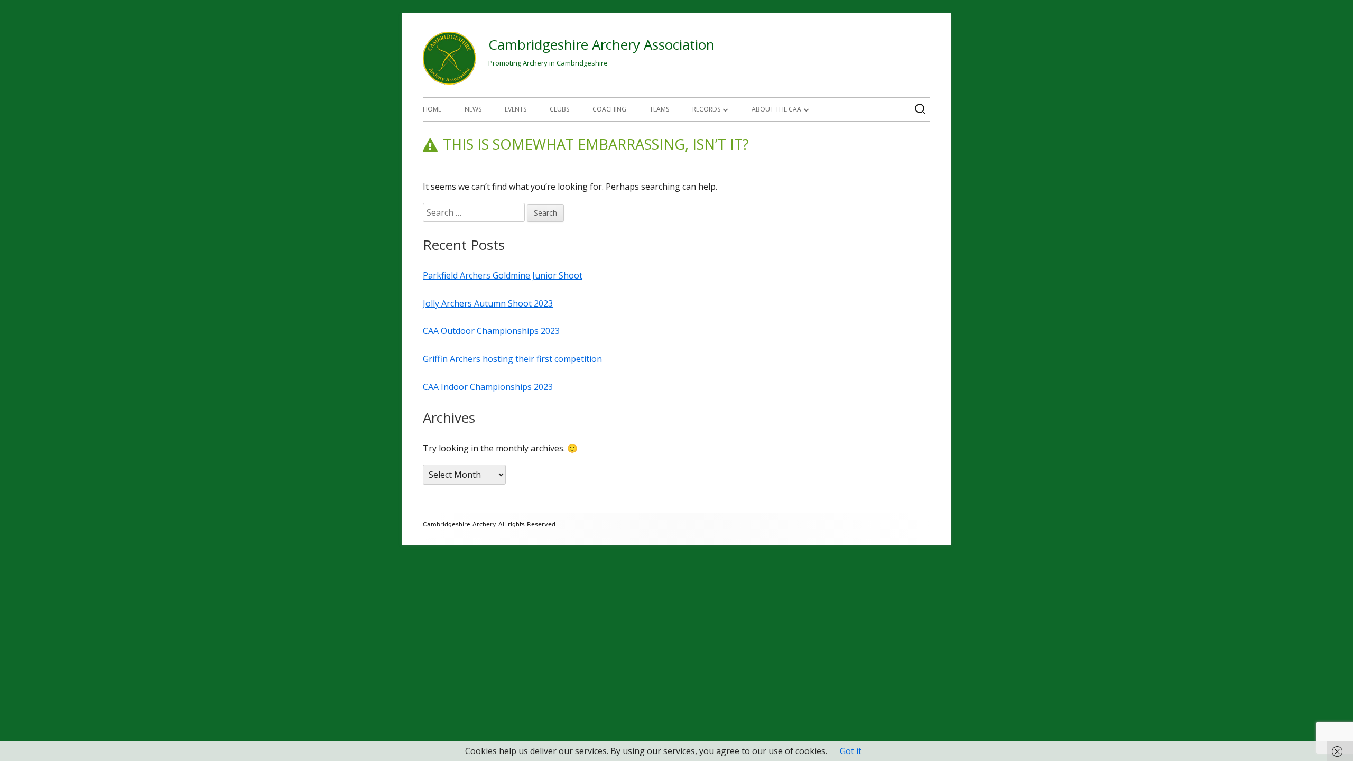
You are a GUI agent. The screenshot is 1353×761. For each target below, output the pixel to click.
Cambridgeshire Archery (459, 524)
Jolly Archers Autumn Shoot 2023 (488, 303)
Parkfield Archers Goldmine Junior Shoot (502, 275)
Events (515, 109)
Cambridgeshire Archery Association (601, 44)
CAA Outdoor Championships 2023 (491, 331)
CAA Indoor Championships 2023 (488, 387)
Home (432, 109)
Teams (659, 109)
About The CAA (776, 109)
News (473, 109)
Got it (850, 751)
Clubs (559, 109)
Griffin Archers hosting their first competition (512, 359)
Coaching (609, 109)
